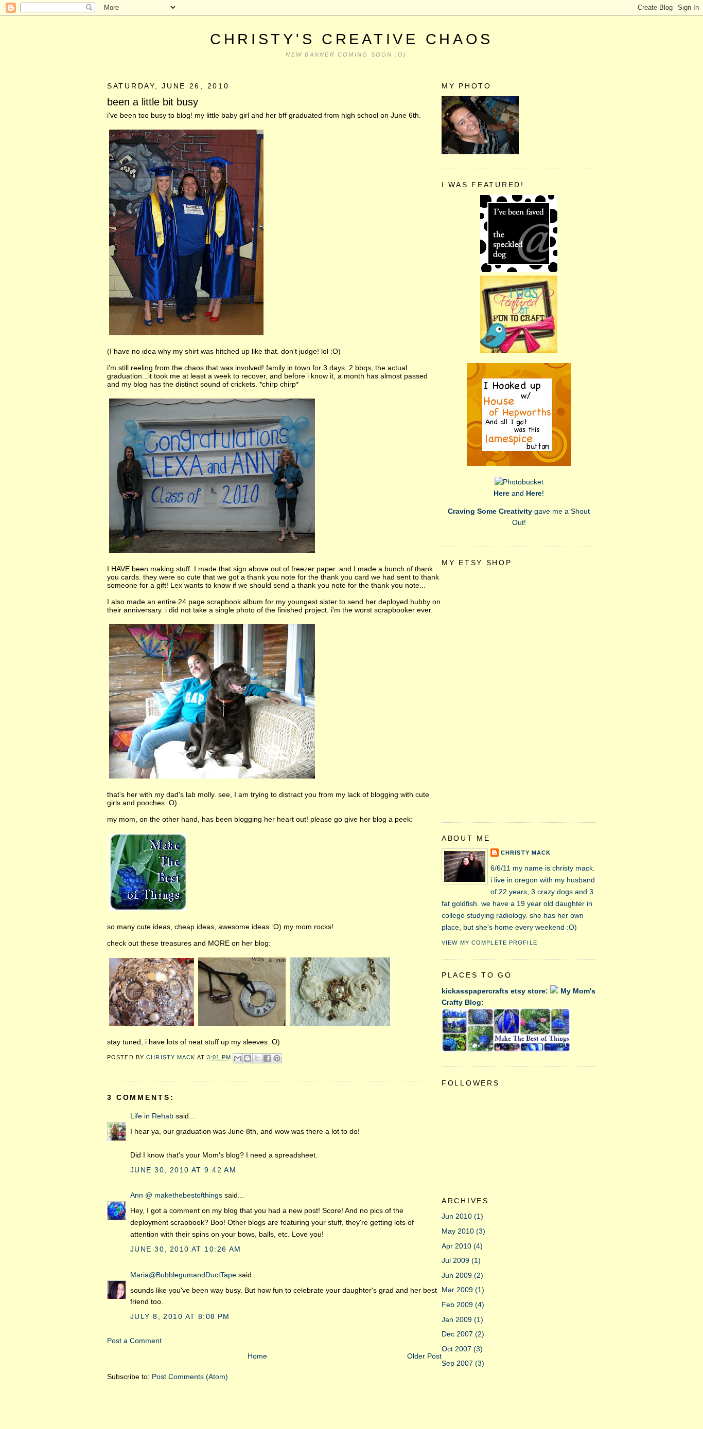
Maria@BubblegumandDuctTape (183, 1275)
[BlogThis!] (247, 1058)
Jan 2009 (457, 1319)
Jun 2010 (457, 1216)
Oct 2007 (456, 1349)
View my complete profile (489, 942)
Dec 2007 (457, 1334)
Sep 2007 (457, 1363)
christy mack (526, 852)
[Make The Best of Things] (147, 910)
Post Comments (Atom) (190, 1376)
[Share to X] (257, 1058)
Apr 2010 (456, 1246)
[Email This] (238, 1058)
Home (257, 1356)
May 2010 (458, 1231)
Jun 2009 (457, 1275)
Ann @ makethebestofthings (176, 1195)
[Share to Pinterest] (277, 1058)
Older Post (424, 1356)
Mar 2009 (457, 1290)
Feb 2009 (457, 1304)
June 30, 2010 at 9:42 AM (183, 1170)
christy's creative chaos (351, 39)
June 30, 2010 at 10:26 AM (185, 1249)
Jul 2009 (455, 1260)
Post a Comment (134, 1340)
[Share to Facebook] (267, 1058)
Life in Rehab (151, 1116)
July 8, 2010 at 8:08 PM (180, 1316)
